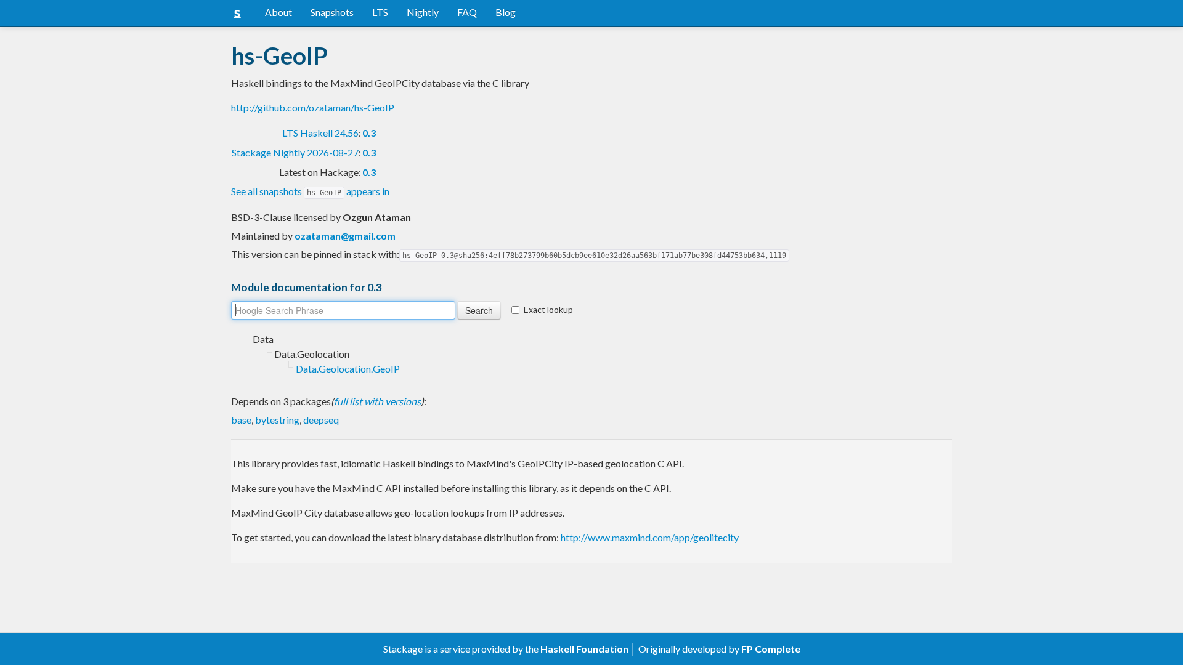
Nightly (423, 12)
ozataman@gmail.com (345, 235)
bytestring (277, 419)
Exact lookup (548, 309)
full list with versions (377, 401)
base (241, 419)
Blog (505, 12)
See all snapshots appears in (310, 191)
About (278, 12)
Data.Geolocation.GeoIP (348, 368)
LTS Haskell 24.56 (320, 133)
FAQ (467, 12)
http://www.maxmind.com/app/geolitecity (650, 537)
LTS (380, 12)
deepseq (321, 419)
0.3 (369, 133)
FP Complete (770, 649)
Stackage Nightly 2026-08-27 (295, 152)
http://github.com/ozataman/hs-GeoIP (312, 107)
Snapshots (332, 12)
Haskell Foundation (584, 649)
